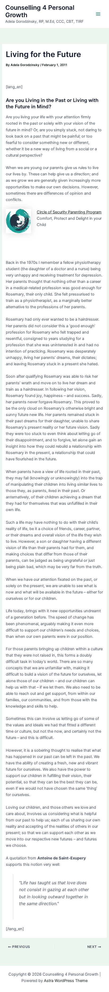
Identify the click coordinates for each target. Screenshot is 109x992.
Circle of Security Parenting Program (69, 212)
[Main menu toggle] (98, 14)
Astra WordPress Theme (66, 980)
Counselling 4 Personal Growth (39, 11)
